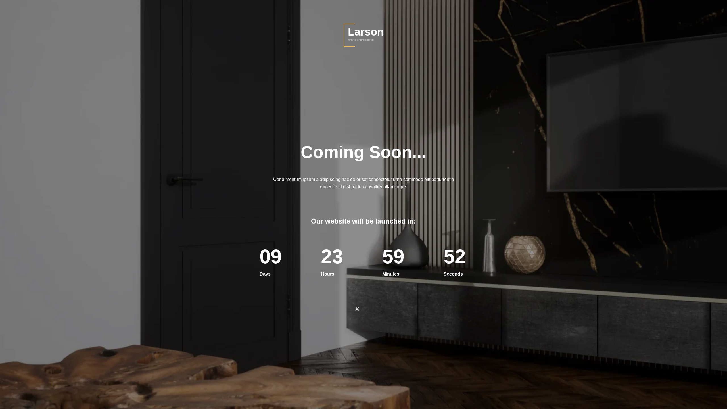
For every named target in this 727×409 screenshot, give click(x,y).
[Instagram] (382, 308)
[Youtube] (369, 308)
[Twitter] (357, 308)
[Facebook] (344, 308)
